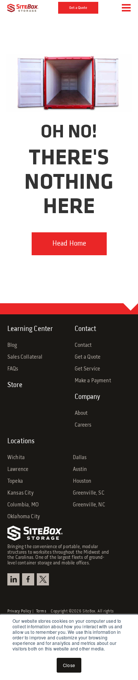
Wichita (16, 458)
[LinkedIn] (14, 579)
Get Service (87, 369)
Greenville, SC (89, 493)
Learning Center (30, 329)
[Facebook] (29, 579)
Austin (80, 469)
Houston (82, 481)
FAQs (12, 369)
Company (87, 397)
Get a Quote (78, 8)
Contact (85, 329)
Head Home (69, 244)
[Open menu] (126, 7)
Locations (21, 441)
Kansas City (20, 493)
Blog (12, 345)
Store (14, 385)
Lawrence (17, 469)
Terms (43, 611)
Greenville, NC (89, 505)
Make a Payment (93, 381)
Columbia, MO (23, 505)
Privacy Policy (19, 611)
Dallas (80, 458)
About (81, 413)
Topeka (15, 481)
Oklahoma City (23, 517)
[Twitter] (44, 579)
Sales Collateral (25, 357)
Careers (83, 425)
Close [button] (69, 665)
